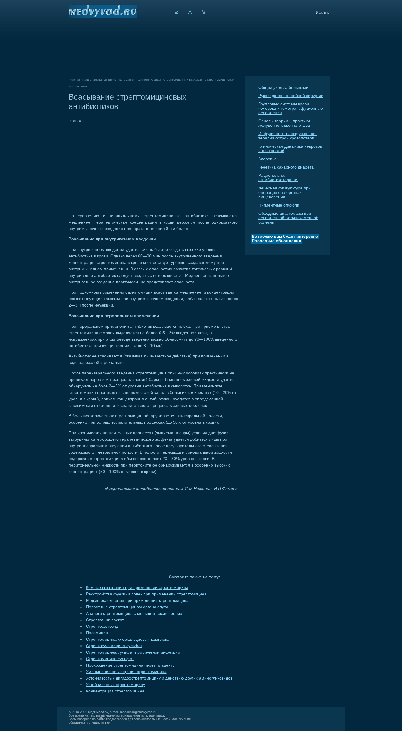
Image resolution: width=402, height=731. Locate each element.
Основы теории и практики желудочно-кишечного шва (284, 123)
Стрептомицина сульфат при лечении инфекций (133, 652)
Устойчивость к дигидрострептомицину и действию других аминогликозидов (159, 678)
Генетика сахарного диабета (286, 167)
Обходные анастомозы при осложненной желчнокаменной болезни (288, 217)
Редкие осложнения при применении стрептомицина (137, 600)
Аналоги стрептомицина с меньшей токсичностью (134, 613)
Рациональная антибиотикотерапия (278, 177)
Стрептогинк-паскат (105, 620)
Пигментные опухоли (278, 205)
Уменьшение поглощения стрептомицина (126, 672)
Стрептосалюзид (102, 626)
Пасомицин (97, 633)
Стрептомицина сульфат (110, 659)
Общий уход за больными (283, 87)
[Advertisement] (118, 165)
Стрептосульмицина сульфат (114, 646)
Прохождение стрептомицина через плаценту (130, 665)
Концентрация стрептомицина (115, 691)
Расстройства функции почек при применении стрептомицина (146, 594)
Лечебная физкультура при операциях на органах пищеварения (284, 192)
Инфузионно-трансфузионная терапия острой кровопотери (287, 135)
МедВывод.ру (98, 712)
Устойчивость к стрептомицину (115, 684)
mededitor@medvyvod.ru (138, 712)
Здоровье (267, 159)
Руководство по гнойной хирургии (290, 96)
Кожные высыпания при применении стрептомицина (137, 587)
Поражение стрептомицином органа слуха (127, 607)
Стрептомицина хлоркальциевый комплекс (127, 639)
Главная (74, 79)
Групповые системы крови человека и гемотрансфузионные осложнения (290, 108)
